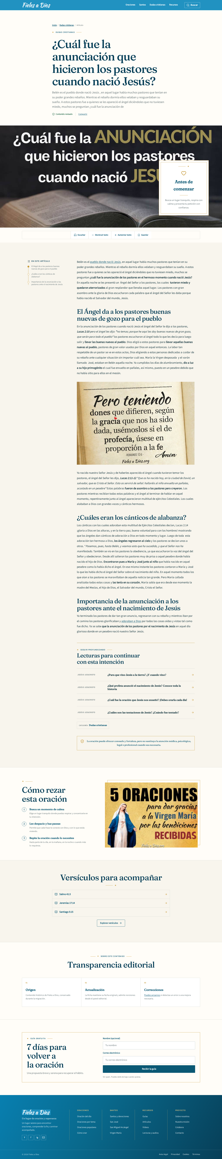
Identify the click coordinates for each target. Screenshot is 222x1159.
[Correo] (43, 1137)
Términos (196, 1154)
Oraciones (130, 4)
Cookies (186, 1154)
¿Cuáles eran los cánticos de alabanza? (43, 275)
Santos (142, 4)
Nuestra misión (182, 1121)
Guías (145, 1116)
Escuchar (81, 234)
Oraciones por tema (86, 1121)
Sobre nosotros (182, 1116)
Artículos (147, 1121)
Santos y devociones (119, 1116)
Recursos (173, 4)
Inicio (54, 25)
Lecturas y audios (151, 1133)
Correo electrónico (111, 1053)
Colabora (179, 1127)
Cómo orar (82, 1133)
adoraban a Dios (131, 621)
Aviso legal (163, 1154)
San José (114, 1121)
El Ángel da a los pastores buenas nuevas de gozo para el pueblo (45, 267)
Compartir (82, 114)
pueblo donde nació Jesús (105, 262)
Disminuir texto (101, 234)
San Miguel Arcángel (119, 1127)
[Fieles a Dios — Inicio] (36, 5)
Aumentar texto (124, 234)
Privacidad (175, 1154)
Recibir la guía (149, 1069)
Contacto (179, 1133)
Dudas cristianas (157, 4)
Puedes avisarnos (152, 995)
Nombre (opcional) (111, 1038)
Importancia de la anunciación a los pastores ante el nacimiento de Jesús (47, 283)
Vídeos (146, 1127)
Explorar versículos (109, 923)
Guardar (144, 234)
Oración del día (84, 1116)
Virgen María (115, 1133)
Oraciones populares (86, 1127)
